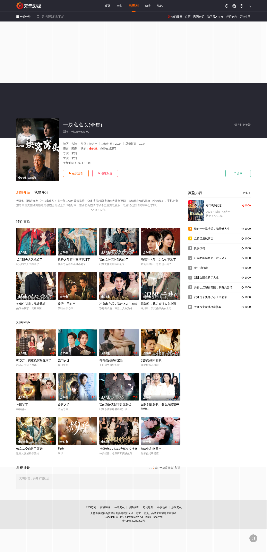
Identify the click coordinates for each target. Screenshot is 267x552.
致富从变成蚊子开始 (29, 448)
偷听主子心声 (66, 303)
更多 (247, 192)
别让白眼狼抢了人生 (206, 277)
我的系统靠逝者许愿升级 (115, 404)
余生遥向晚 (201, 267)
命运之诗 (64, 404)
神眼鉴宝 (22, 404)
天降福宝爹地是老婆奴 (207, 306)
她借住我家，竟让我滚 (31, 303)
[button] (25, 192)
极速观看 (105, 173)
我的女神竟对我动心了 (114, 259)
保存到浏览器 (242, 124)
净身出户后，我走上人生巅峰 (118, 303)
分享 (238, 173)
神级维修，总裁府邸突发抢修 (118, 448)
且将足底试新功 (203, 238)
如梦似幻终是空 (151, 448)
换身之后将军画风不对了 (74, 259)
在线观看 (76, 173)
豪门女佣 (64, 360)
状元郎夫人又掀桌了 (29, 259)
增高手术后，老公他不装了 (158, 259)
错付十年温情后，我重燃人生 (212, 228)
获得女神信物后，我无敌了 (210, 258)
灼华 (61, 448)
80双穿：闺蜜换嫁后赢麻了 (34, 360)
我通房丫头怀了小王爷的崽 (210, 297)
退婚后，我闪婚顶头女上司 (158, 303)
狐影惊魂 (199, 248)
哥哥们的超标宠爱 (111, 360)
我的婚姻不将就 (151, 360)
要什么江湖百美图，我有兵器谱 (213, 287)
